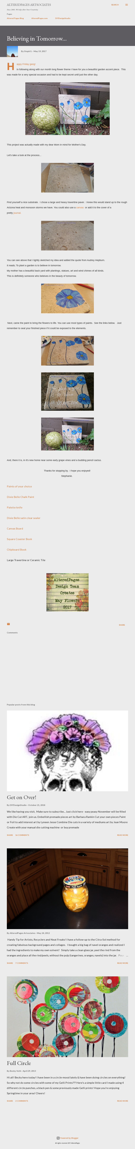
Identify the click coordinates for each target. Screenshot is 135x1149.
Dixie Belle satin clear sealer (23, 517)
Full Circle (19, 1063)
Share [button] (122, 625)
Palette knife (14, 507)
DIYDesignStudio (62, 18)
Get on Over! (21, 797)
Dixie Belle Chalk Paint (20, 496)
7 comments (21, 963)
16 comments (22, 835)
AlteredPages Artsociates (29, 5)
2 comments (21, 1101)
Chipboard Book (16, 549)
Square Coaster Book (19, 539)
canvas (80, 207)
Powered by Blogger (69, 1138)
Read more (122, 835)
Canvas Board (15, 528)
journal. (18, 213)
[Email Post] (8, 625)
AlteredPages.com (39, 18)
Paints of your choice (19, 486)
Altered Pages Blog (15, 18)
